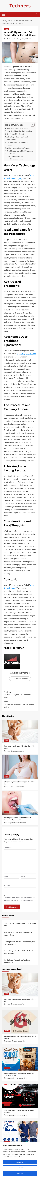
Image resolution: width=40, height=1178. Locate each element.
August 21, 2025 (23, 39)
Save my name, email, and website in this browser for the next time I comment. (19, 898)
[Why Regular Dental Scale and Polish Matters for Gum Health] (20, 803)
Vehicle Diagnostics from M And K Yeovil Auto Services (18, 952)
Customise (20, 1168)
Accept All (20, 1162)
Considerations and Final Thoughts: (20, 151)
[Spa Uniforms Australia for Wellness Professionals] (20, 1133)
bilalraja (7, 751)
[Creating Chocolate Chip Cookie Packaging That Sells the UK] (20, 1059)
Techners (20, 6)
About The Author (17, 156)
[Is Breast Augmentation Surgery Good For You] (20, 767)
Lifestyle (7, 1031)
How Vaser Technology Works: (18, 128)
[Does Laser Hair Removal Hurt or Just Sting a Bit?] (20, 731)
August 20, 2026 (16, 751)
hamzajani (8, 1041)
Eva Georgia (8, 823)
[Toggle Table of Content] (31, 125)
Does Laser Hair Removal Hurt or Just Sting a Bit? (20, 924)
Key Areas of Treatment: (15, 134)
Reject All (20, 1173)
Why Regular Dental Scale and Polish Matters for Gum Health (17, 818)
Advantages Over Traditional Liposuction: (17, 138)
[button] (4, 14)
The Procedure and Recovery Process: (17, 143)
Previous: (17, 695)
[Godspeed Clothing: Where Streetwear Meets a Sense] (20, 1021)
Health (6, 29)
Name (6, 876)
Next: (19, 704)
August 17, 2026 (16, 787)
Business (7, 1068)
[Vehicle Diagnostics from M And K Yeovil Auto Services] (20, 1096)
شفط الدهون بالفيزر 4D (26, 354)
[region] (20, 1160)
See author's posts (20, 678)
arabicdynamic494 (11, 39)
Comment (8, 848)
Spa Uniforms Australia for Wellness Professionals (17, 961)
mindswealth (9, 1078)
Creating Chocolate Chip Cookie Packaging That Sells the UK (19, 943)
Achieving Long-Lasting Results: (18, 148)
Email (23, 876)
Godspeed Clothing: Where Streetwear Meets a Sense (18, 933)
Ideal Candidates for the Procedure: (20, 131)
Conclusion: (11, 154)
